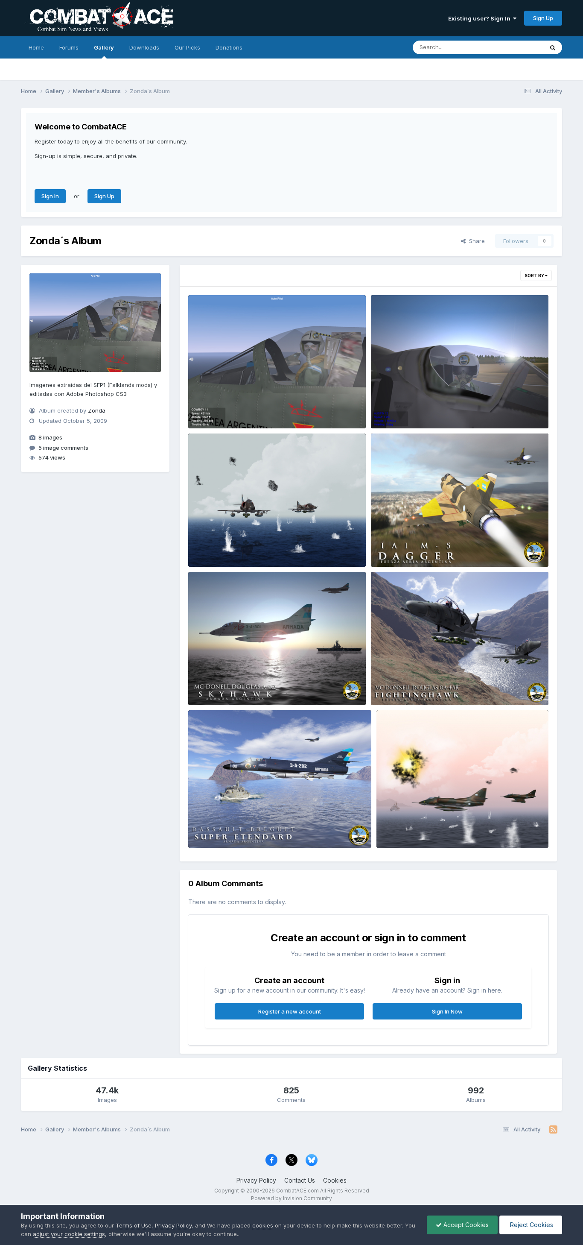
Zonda (96, 410)
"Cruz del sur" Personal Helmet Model (246, 408)
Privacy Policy (256, 1180)
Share (475, 240)
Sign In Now (447, 1011)
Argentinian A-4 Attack (225, 546)
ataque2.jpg (399, 827)
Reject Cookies (530, 1224)
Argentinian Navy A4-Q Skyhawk (239, 685)
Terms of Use (134, 1225)
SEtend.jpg (209, 827)
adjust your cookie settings (69, 1233)
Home (36, 47)
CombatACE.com (297, 1190)
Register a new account (289, 1011)
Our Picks (187, 47)
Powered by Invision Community (291, 1198)
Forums (69, 47)
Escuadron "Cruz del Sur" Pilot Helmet (428, 408)
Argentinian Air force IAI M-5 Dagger (426, 546)
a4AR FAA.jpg (395, 685)
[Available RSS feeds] (553, 1130)
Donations (229, 47)
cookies (262, 1225)
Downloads (144, 47)
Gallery (104, 47)
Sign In (50, 196)
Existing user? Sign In (480, 18)
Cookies (335, 1180)
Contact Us (299, 1180)
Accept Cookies (465, 1224)
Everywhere (517, 47)
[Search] (552, 47)
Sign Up (543, 18)
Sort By (535, 275)
